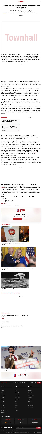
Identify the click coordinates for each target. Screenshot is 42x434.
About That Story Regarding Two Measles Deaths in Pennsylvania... (14, 243)
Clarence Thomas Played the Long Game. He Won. (12, 326)
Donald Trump (17, 392)
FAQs (35, 382)
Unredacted (2, 407)
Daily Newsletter (30, 407)
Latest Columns (3, 392)
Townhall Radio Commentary (5, 410)
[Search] (40, 1)
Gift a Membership (30, 405)
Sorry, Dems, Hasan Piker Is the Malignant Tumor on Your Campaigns (14, 370)
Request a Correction (17, 430)
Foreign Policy (17, 395)
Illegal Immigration (17, 397)
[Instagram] (20, 382)
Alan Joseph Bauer (31, 395)
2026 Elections (17, 388)
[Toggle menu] (2, 1)
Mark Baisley (12, 10)
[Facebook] (22, 382)
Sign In (32, 382)
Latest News (2, 390)
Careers (16, 407)
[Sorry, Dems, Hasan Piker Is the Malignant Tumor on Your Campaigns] (21, 357)
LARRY (2, 403)
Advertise (16, 405)
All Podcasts (3, 412)
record (34, 151)
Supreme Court (17, 399)
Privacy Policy (8, 430)
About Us (16, 403)
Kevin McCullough (30, 392)
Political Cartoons (3, 395)
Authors (2, 399)
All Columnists (30, 399)
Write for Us (16, 410)
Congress (16, 390)
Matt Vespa (3, 244)
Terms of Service (3, 430)
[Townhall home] (4, 382)
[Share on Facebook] (25, 11)
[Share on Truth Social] (23, 11)
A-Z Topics (16, 386)
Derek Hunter (30, 390)
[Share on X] (21, 11)
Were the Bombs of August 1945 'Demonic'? (9, 288)
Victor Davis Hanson (5, 290)
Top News (2, 388)
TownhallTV (2, 397)
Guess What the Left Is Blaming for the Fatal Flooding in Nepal (15, 315)
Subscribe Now (26, 219)
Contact (3, 187)
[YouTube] (24, 382)
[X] (18, 382)
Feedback (12, 430)
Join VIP (39, 382)
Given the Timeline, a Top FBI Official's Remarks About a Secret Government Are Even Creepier (18, 268)
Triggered (2, 405)
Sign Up (38, 427)
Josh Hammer (30, 397)
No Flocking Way (5, 322)
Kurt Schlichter (30, 388)
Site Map (22, 430)
